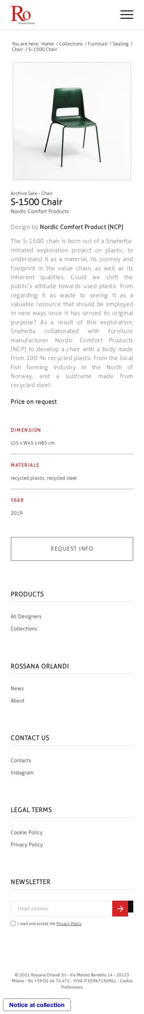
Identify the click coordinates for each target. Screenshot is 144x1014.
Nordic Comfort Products (40, 211)
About (17, 701)
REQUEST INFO (72, 548)
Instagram (22, 773)
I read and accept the (49, 924)
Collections (24, 629)
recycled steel (62, 478)
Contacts (21, 760)
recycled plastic (28, 478)
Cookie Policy (26, 832)
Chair (47, 193)
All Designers (26, 616)
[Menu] (123, 15)
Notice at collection (37, 1004)
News (17, 688)
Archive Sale (24, 193)
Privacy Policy (27, 845)
